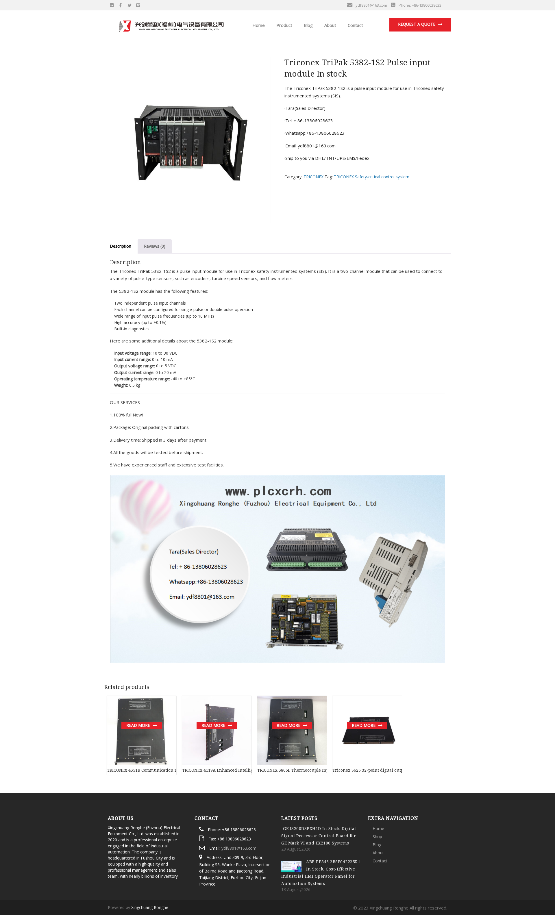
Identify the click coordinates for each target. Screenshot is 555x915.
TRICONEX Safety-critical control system (371, 176)
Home (258, 25)
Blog (308, 25)
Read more (138, 725)
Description (120, 246)
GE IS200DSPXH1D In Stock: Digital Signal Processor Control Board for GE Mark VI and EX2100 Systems (318, 836)
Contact (355, 25)
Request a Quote (416, 24)
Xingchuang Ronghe (149, 907)
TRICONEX (313, 176)
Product (283, 25)
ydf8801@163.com (238, 848)
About (329, 25)
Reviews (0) (154, 246)
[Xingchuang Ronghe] (171, 24)
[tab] (120, 246)
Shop (377, 836)
